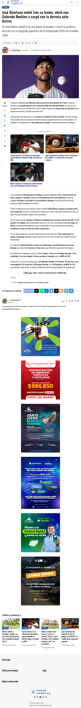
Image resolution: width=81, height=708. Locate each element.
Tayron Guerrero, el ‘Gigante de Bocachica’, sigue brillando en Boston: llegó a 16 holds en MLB (26, 157)
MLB (47, 282)
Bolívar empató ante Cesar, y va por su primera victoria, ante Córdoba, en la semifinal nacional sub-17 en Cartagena (50, 637)
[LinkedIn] (78, 301)
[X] (72, 301)
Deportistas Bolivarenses (26, 282)
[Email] (29, 43)
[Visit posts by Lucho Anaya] (5, 50)
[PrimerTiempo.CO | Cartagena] (14, 2)
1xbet (45, 670)
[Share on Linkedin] (22, 43)
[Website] (67, 301)
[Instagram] (75, 301)
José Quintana (40, 282)
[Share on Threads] (56, 291)
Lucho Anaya (16, 50)
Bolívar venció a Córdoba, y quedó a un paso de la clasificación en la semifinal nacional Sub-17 (10, 636)
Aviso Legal (6, 659)
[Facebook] (69, 301)
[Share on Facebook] (12, 43)
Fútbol (5, 628)
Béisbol (5, 7)
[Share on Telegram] (25, 43)
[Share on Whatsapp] (19, 43)
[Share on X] (16, 43)
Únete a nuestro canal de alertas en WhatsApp (49, 273)
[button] (4, 2)
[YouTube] (40, 697)
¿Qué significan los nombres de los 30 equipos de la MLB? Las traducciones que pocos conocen (61, 157)
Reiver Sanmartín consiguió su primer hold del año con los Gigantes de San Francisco (26, 184)
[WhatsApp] (46, 697)
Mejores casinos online (10, 681)
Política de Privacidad (10, 670)
